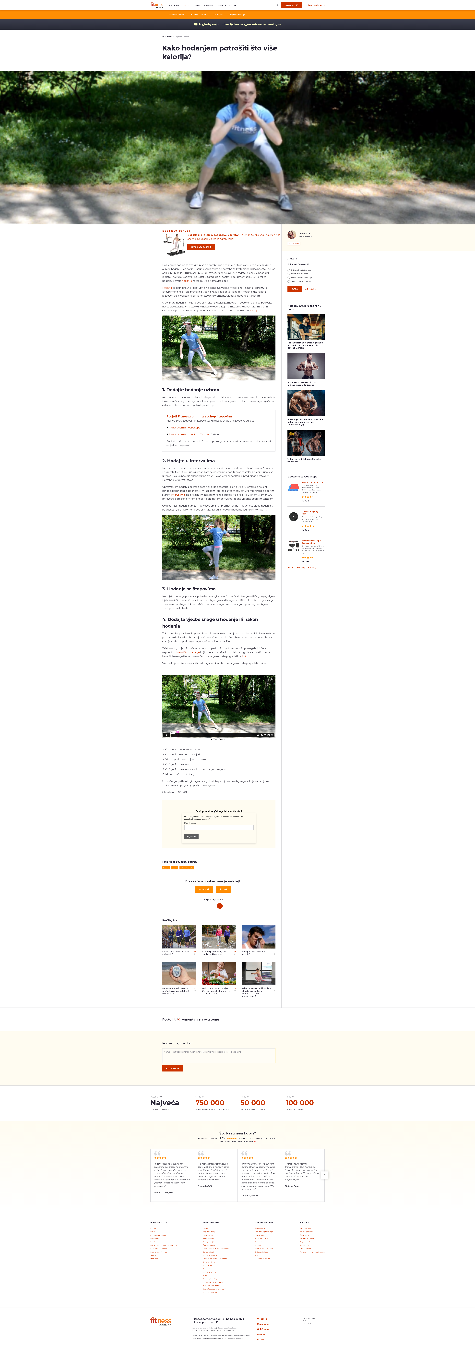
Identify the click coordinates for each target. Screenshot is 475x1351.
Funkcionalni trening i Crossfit (214, 1282)
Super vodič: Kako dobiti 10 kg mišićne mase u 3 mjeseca (302, 383)
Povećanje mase (156, 1242)
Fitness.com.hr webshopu (184, 427)
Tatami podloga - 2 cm (312, 482)
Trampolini (259, 1242)
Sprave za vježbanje (210, 1255)
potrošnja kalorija (186, 868)
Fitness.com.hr (156, 5)
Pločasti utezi (208, 1235)
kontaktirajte (221, 1338)
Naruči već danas (200, 247)
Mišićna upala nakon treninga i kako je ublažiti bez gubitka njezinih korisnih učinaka (305, 345)
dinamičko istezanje (187, 652)
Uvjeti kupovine (305, 1245)
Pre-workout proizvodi (158, 1248)
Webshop (262, 1319)
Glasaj (294, 289)
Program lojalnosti (306, 1242)
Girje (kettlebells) (209, 1232)
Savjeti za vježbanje (199, 15)
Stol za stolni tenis (261, 1252)
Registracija (319, 5)
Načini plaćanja (305, 1228)
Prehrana (174, 5)
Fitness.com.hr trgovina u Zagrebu (312, 1252)
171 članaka (295, 243)
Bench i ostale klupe (210, 1252)
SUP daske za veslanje (262, 1259)
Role (256, 1255)
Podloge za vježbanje (210, 1242)
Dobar (202, 889)
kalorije (174, 868)
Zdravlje (209, 5)
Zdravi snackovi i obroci (158, 1252)
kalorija (253, 310)
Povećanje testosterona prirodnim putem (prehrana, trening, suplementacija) (305, 422)
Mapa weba (263, 1324)
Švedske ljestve (260, 1228)
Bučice (205, 1228)
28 (195, 988)
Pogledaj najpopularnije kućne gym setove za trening (238, 24)
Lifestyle (239, 5)
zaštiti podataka (235, 1336)
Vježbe (186, 5)
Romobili (258, 1245)
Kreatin (153, 1232)
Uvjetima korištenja (218, 1336)
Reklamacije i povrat (307, 1238)
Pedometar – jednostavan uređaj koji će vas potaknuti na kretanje (176, 991)
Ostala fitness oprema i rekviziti (214, 1289)
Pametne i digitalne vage (264, 1232)
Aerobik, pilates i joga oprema (213, 1279)
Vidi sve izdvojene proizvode (300, 568)
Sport (197, 5)
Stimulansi (154, 1259)
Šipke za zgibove (209, 1245)
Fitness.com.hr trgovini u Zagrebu (189, 434)
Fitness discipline (176, 15)
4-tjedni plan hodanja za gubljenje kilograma (214, 952)
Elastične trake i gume (211, 1285)
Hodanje (167, 287)
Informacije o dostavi (307, 1232)
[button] (324, 1175)
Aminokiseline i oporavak (159, 1235)
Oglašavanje (263, 1329)
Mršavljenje (223, 5)
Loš (225, 889)
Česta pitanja (304, 1235)
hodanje (187, 280)
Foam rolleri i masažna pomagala (215, 1259)
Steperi (205, 1275)
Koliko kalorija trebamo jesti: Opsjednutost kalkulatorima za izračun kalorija (216, 991)
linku (245, 656)
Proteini (153, 1228)
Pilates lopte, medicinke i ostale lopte (216, 1248)
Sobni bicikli (207, 1265)
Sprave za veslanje (209, 1272)
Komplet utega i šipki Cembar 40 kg (311, 542)
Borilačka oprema (261, 1238)
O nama (261, 1334)
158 (194, 951)
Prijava (309, 5)
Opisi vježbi (218, 15)
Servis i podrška (305, 1248)
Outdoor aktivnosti (210, 1292)
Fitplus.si (261, 1339)
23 (235, 988)
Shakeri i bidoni (260, 1235)
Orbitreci (206, 1269)
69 (235, 951)
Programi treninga (237, 15)
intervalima (178, 494)
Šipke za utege (208, 1238)
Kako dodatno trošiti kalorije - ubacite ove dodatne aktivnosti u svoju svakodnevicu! (256, 992)
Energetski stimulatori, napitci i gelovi (163, 1245)
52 (274, 951)
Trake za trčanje (209, 1262)
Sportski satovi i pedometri (264, 1248)
